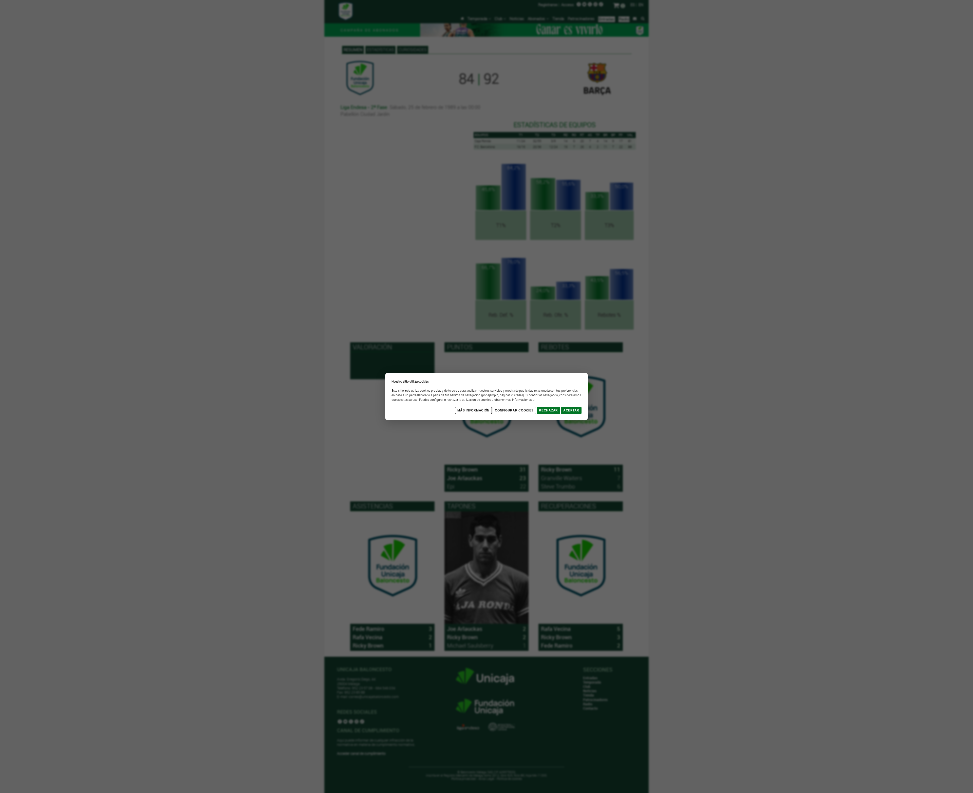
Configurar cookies (514, 410)
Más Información (473, 410)
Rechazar (548, 410)
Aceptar (571, 410)
